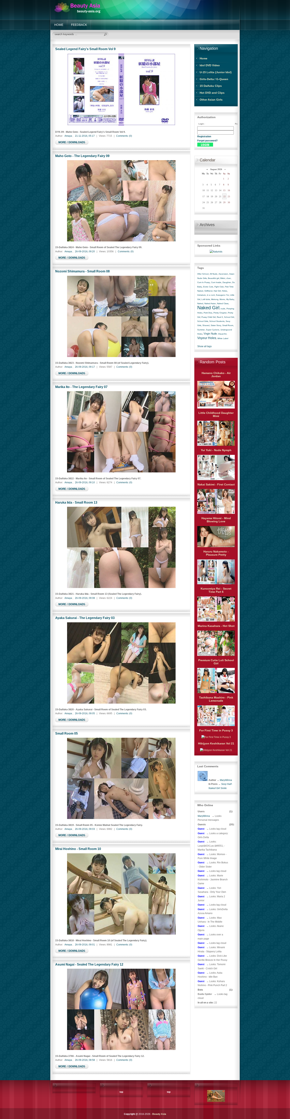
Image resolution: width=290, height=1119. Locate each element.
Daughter (227, 282)
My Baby (230, 299)
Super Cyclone (212, 330)
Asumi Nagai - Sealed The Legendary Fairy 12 (89, 964)
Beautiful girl (213, 278)
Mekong (214, 299)
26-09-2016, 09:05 (85, 713)
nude (223, 309)
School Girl (229, 317)
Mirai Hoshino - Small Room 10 (78, 849)
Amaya (68, 136)
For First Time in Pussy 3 (216, 730)
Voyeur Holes (206, 338)
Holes (224, 291)
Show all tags (204, 346)
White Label (222, 338)
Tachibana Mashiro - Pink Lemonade (216, 699)
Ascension (223, 274)
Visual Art (222, 334)
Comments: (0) (124, 136)
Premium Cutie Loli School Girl (216, 662)
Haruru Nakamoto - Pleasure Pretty (216, 553)
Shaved (206, 325)
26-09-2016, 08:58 (85, 1060)
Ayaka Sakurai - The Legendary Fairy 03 (85, 618)
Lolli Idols (205, 299)
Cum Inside (216, 282)
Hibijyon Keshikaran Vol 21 (216, 743)
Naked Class (222, 303)
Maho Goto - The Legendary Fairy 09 (82, 156)
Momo (222, 299)
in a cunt (211, 295)
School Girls (202, 321)
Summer (201, 330)
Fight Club (219, 287)
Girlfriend (208, 291)
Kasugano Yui (222, 295)
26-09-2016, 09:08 (85, 598)
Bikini (222, 278)
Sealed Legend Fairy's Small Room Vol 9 (85, 49)
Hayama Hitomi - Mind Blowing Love (216, 520)
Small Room (227, 325)
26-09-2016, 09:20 (85, 251)
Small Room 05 (66, 733)
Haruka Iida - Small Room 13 (76, 502)
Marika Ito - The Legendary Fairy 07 (81, 387)
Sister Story (216, 325)
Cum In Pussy (203, 282)
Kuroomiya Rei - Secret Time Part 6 (216, 590)
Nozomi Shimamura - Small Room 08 (82, 271)
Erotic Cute (208, 287)
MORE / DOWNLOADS (72, 142)
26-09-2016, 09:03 (85, 829)
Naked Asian (210, 303)
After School (203, 274)
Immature (201, 295)
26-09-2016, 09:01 (85, 944)
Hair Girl (217, 291)
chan (228, 278)
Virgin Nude (210, 333)
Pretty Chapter (220, 313)
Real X (220, 317)
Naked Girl (208, 307)
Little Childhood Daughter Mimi (216, 414)
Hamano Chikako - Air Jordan (216, 374)
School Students (217, 321)
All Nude (213, 274)
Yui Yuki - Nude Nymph (216, 450)
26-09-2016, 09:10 (85, 482)
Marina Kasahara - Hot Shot (216, 625)
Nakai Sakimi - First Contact (216, 484)
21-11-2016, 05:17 (85, 136)
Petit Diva (208, 313)
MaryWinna (204, 816)
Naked (200, 303)
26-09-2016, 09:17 (85, 367)
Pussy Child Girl (208, 317)
